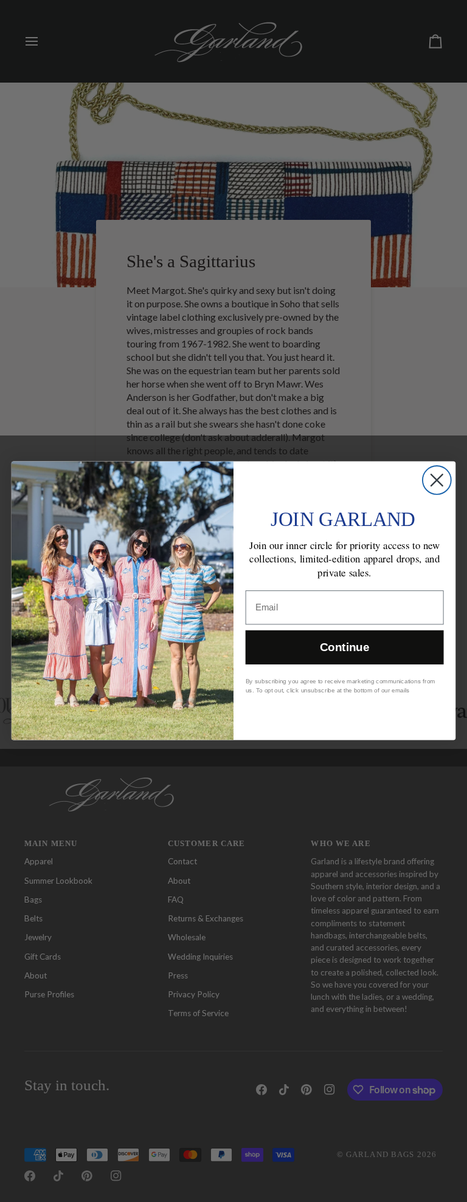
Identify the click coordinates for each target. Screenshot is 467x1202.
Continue (344, 647)
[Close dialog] (437, 480)
